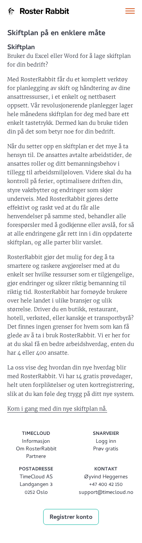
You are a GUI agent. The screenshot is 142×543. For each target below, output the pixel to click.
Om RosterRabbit (36, 449)
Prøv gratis (106, 449)
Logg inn (106, 442)
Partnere (36, 457)
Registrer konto (71, 518)
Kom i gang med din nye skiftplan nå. (57, 408)
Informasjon (36, 442)
